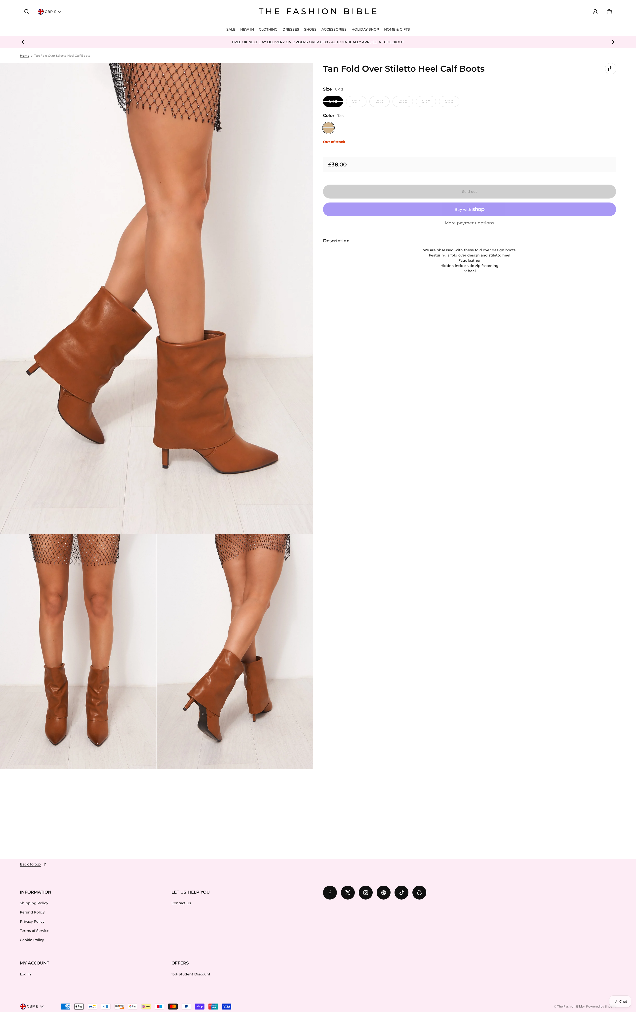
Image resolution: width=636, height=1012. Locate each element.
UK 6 (402, 101)
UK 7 (426, 101)
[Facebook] (330, 893)
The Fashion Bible (570, 1006)
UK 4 (356, 101)
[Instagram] (366, 893)
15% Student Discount (190, 974)
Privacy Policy (32, 921)
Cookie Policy (32, 940)
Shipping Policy (34, 903)
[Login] (595, 12)
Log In (25, 974)
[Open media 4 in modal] (235, 651)
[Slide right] (613, 42)
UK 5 (379, 101)
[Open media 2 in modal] (156, 298)
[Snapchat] (419, 893)
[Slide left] (23, 42)
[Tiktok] (401, 893)
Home (24, 55)
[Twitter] (348, 893)
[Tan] (328, 127)
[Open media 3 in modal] (78, 651)
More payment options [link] (469, 222)
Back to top (30, 864)
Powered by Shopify (601, 1006)
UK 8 (449, 101)
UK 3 (333, 101)
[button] (27, 12)
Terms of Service (34, 930)
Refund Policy (32, 912)
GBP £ (50, 11)
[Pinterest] (384, 893)
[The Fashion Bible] (318, 11)
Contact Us (181, 903)
